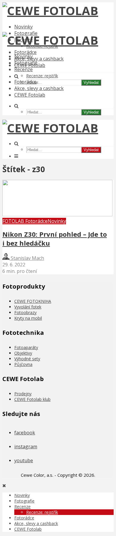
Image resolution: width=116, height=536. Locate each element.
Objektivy (23, 353)
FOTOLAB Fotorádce (25, 221)
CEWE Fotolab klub (32, 399)
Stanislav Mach (27, 258)
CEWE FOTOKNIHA (32, 301)
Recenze (23, 69)
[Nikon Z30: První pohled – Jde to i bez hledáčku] (57, 214)
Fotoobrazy (25, 312)
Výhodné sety (27, 358)
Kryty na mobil (28, 318)
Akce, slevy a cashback (39, 58)
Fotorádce (25, 52)
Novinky (23, 26)
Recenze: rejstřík (42, 76)
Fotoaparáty (26, 347)
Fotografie (25, 63)
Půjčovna (23, 364)
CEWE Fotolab (29, 95)
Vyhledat (91, 82)
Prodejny (23, 393)
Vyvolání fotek (27, 307)
